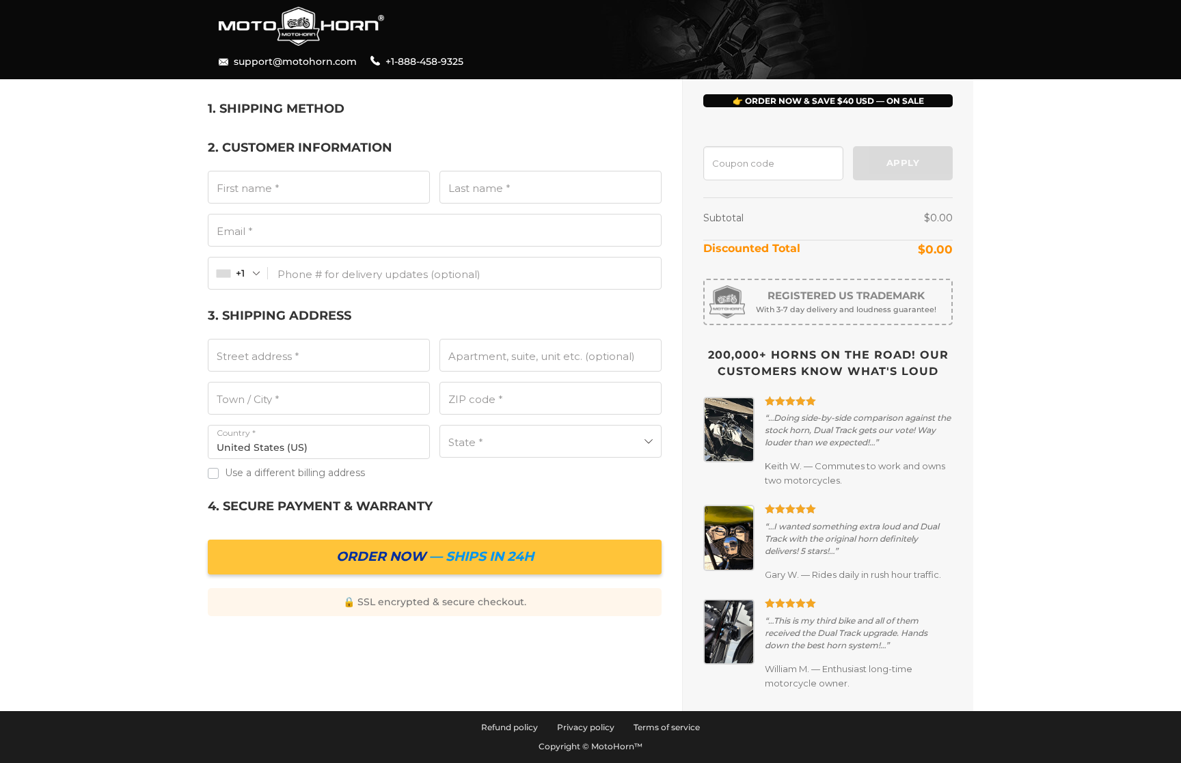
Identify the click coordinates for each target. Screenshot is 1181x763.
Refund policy (509, 727)
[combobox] (238, 273)
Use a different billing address (296, 473)
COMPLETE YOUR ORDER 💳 (435, 557)
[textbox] (550, 441)
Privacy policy (585, 727)
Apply (902, 162)
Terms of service (667, 727)
